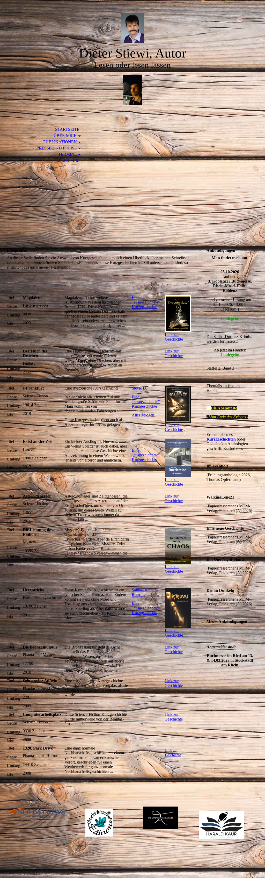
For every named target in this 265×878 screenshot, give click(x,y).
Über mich (65, 135)
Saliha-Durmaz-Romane (145, 592)
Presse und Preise (56, 148)
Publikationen (60, 142)
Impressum (67, 160)
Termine (67, 154)
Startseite (67, 129)
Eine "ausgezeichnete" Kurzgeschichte (146, 302)
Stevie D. (139, 388)
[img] (132, 28)
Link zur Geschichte (174, 353)
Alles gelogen (143, 415)
